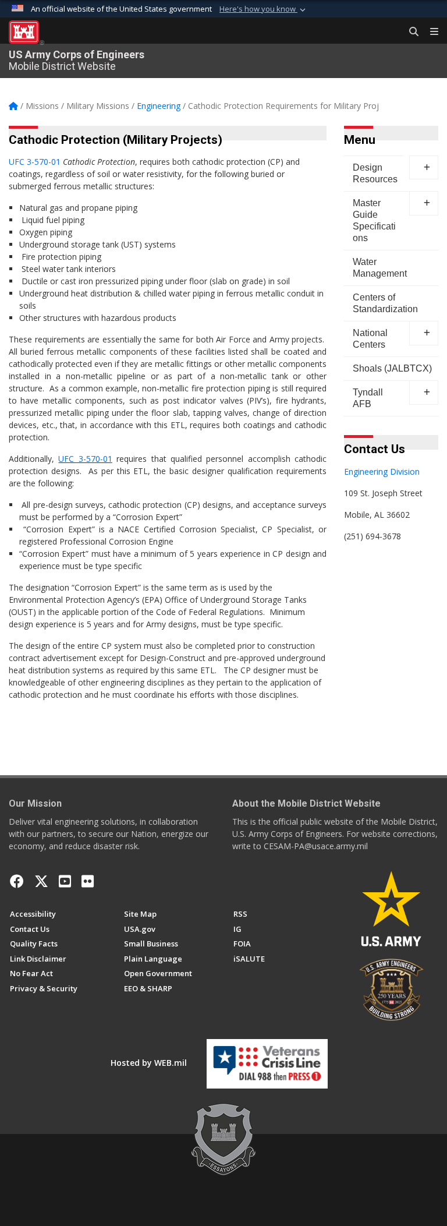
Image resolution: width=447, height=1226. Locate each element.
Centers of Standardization (385, 303)
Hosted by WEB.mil (149, 1062)
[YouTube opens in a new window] (65, 881)
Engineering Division (382, 471)
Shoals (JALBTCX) (392, 368)
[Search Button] (409, 32)
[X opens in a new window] (41, 881)
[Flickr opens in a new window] (87, 881)
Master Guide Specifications (374, 220)
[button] (263, 9)
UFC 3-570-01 (35, 161)
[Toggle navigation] (429, 32)
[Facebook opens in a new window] (17, 881)
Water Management (380, 267)
